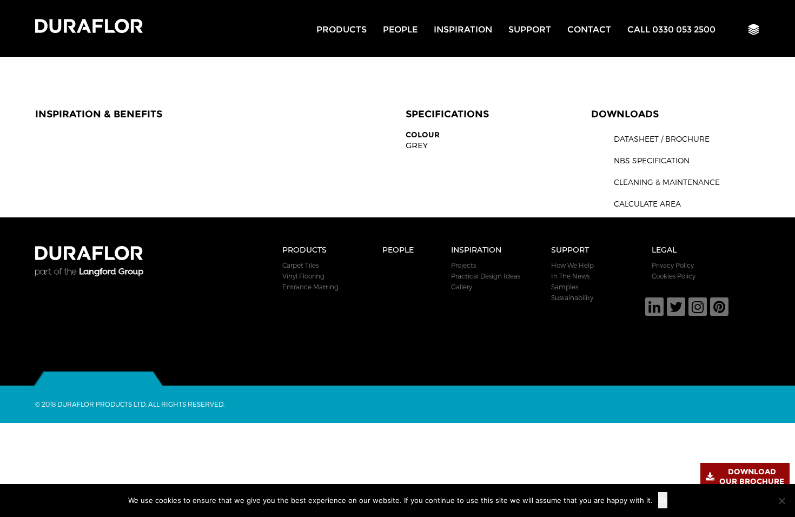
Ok (662, 500)
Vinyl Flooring (303, 276)
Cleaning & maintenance (667, 182)
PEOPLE (400, 29)
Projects (463, 265)
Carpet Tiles (300, 265)
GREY (417, 145)
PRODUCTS (341, 29)
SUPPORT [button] (529, 29)
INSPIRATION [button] (463, 29)
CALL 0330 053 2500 (671, 29)
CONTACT (589, 29)
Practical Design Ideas (485, 276)
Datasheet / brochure (662, 138)
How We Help (572, 265)
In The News (570, 276)
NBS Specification (652, 160)
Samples (564, 286)
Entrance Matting (310, 286)
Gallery (461, 286)
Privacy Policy (673, 265)
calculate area (647, 203)
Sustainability (572, 297)
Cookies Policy (673, 276)
